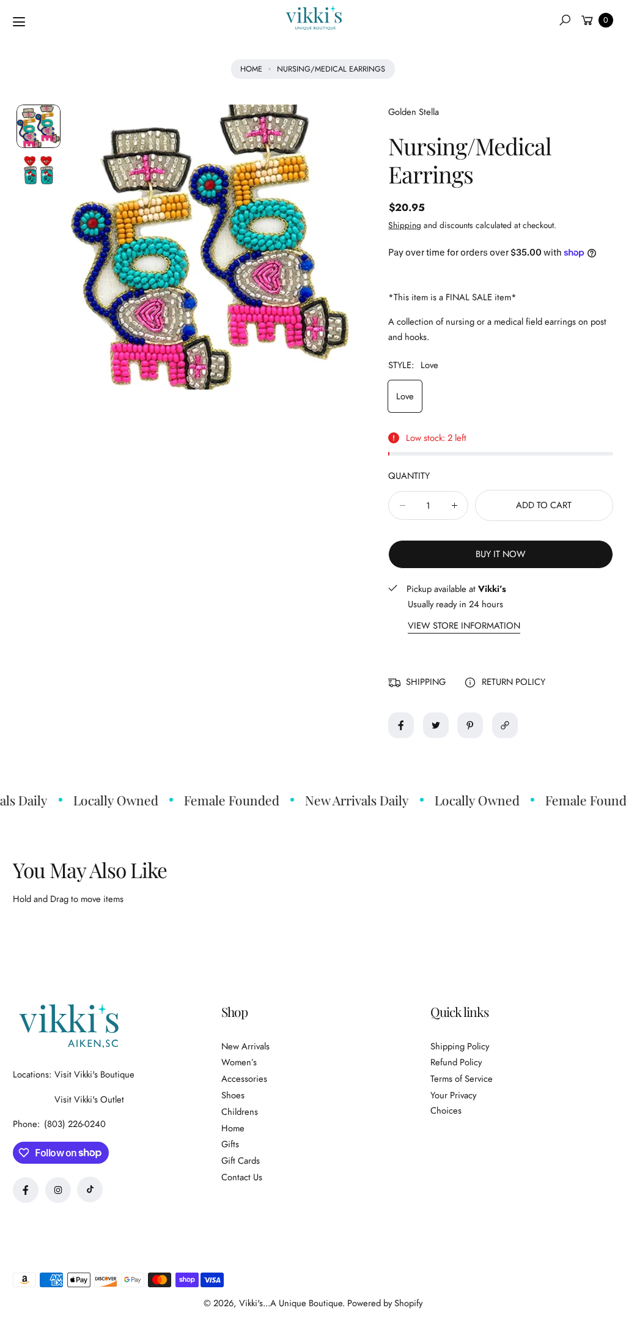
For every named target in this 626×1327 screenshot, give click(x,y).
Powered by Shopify (384, 1303)
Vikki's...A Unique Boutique (290, 1303)
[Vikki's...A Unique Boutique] (313, 18)
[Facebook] (26, 1190)
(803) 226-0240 (75, 1124)
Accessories (244, 1078)
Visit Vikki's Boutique (94, 1074)
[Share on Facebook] (401, 725)
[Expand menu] (19, 22)
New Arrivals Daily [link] (349, 799)
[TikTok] (90, 1189)
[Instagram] (58, 1190)
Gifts (230, 1144)
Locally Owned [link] (107, 799)
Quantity (409, 475)
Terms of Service (461, 1078)
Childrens (239, 1111)
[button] (565, 20)
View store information (464, 625)
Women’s (239, 1062)
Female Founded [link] (223, 799)
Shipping (404, 225)
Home (251, 69)
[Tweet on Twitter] (436, 725)
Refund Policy (456, 1062)
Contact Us (241, 1177)
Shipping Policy (459, 1046)
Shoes (233, 1095)
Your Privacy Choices (453, 1103)
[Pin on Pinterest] (470, 725)
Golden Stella (413, 112)
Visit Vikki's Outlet (89, 1099)
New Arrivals (245, 1046)
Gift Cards (240, 1160)
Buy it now (501, 554)
